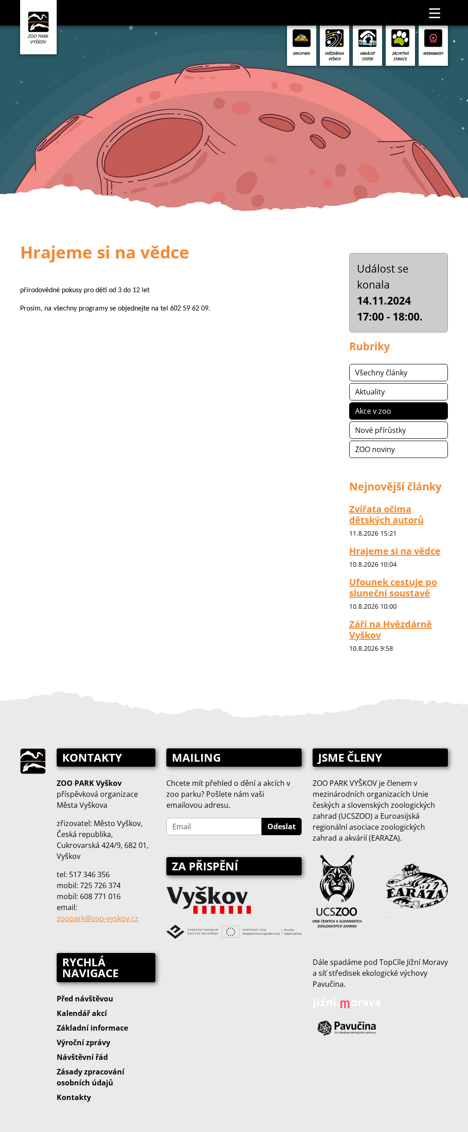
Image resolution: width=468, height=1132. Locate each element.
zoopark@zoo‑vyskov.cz (97, 918)
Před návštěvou (85, 999)
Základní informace (92, 1028)
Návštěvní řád (82, 1057)
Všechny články (381, 373)
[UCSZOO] (337, 890)
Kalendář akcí (82, 1013)
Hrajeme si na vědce (395, 551)
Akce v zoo (373, 411)
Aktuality (370, 392)
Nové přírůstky (380, 430)
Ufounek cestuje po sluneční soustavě (393, 587)
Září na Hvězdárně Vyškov (390, 629)
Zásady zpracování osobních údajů (90, 1077)
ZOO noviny (375, 449)
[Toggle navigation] (435, 13)
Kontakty (74, 1097)
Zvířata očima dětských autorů (386, 514)
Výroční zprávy (83, 1042)
